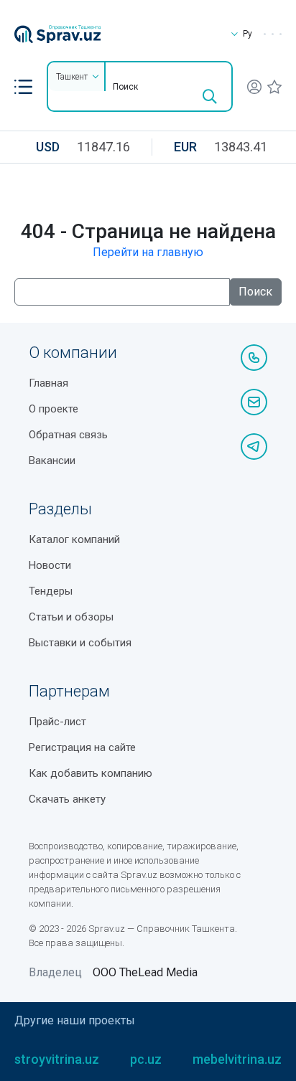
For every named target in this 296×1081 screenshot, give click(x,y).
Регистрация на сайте (82, 747)
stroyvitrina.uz (56, 1059)
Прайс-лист (57, 721)
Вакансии (52, 460)
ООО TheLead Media (145, 972)
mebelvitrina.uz (237, 1059)
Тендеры (51, 591)
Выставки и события (80, 642)
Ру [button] (247, 34)
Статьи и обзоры (71, 616)
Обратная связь (68, 434)
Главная (48, 383)
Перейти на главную (148, 252)
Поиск (255, 291)
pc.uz (146, 1059)
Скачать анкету (67, 799)
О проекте (53, 408)
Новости (50, 565)
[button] (23, 86)
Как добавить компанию (90, 773)
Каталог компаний (74, 539)
